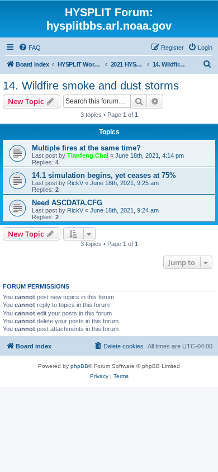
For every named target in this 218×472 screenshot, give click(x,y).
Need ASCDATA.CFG (67, 203)
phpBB (79, 366)
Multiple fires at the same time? (86, 148)
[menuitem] (29, 47)
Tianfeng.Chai (87, 155)
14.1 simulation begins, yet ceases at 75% (104, 175)
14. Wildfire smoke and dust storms (91, 85)
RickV (75, 183)
